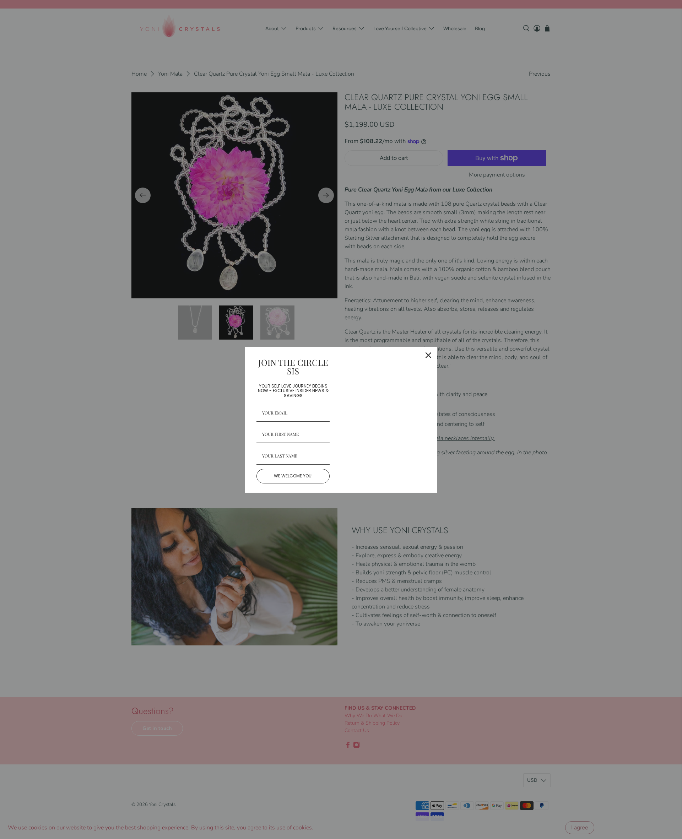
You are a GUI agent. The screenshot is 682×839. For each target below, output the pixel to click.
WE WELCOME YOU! (293, 476)
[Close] (428, 355)
